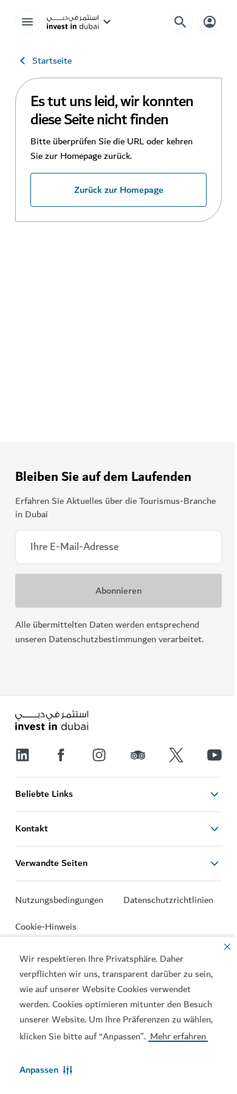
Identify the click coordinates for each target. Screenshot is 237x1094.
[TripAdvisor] (138, 755)
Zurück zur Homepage (118, 190)
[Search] (180, 22)
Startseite (52, 60)
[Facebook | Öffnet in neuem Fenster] (60, 755)
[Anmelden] (210, 22)
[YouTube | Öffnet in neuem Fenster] (214, 755)
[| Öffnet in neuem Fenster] (99, 755)
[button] (45, 1069)
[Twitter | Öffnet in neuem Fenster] (176, 755)
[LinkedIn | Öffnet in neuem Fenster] (22, 755)
